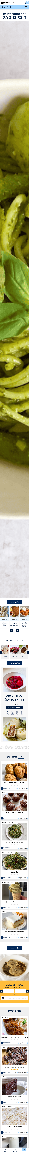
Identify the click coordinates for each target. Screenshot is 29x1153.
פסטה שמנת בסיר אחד (14, 1126)
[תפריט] (26, 7)
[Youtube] (2, 7)
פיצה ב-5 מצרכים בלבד (4, 624)
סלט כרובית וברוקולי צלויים (14, 842)
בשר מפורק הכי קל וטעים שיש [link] (14, 1067)
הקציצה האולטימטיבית (14, 624)
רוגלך (24, 624)
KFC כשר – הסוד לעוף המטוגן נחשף (14, 783)
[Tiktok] (5, 7)
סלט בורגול (14, 872)
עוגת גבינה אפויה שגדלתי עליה (14, 932)
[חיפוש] (3, 998)
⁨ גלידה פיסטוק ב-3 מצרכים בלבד (15, 902)
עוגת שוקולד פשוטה (14, 1097)
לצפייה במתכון (7, 788)
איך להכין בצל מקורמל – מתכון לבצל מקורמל (14, 1037)
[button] (11, 630)
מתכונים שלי (14, 1151)
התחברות (24, 1151)
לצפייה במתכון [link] (7, 818)
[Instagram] (8, 7)
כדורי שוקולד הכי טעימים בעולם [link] (14, 812)
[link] (14, 801)
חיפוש (5, 1151)
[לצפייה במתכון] (2, 788)
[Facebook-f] (10, 7)
